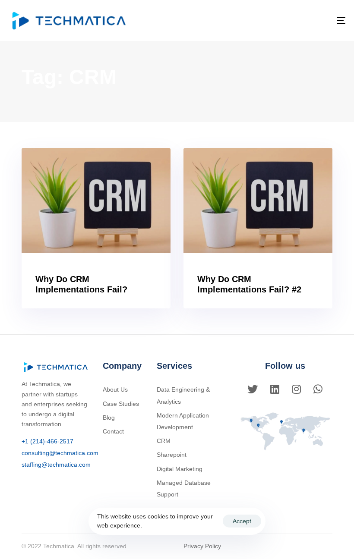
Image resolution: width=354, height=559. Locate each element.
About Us (115, 389)
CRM (164, 440)
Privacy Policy (202, 546)
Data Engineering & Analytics (183, 395)
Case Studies (121, 403)
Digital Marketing (179, 468)
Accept (242, 521)
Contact (113, 431)
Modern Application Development (183, 421)
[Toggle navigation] (289, 20)
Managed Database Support (184, 488)
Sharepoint (171, 454)
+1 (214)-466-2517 (47, 441)
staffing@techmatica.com (56, 464)
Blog (109, 417)
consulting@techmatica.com (60, 452)
